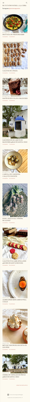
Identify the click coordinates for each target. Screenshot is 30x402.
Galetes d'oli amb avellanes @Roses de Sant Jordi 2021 (14, 262)
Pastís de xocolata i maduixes (15, 98)
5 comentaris (12, 222)
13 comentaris (12, 178)
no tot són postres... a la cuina (14, 5)
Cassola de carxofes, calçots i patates (11, 175)
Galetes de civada (10, 71)
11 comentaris (12, 100)
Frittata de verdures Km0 (13, 34)
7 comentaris (12, 36)
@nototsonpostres (14, 8)
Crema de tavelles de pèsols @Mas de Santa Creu (14, 376)
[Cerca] (27, 2)
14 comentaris (12, 72)
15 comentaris (12, 265)
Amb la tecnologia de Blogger (16, 394)
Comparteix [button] (5, 36)
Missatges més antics (22, 385)
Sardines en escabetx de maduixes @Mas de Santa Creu (14, 141)
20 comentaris (12, 349)
